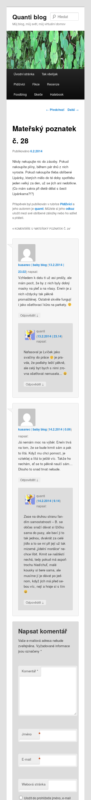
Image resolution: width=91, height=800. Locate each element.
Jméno (30, 734)
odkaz (70, 208)
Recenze (53, 84)
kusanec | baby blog (32, 264)
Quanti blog (29, 16)
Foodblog (20, 94)
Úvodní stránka (24, 74)
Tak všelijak (50, 74)
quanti (39, 208)
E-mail (30, 759)
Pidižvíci (19, 84)
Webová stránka (34, 784)
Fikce (36, 84)
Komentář (30, 671)
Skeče (38, 94)
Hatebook (56, 94)
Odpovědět (29, 315)
